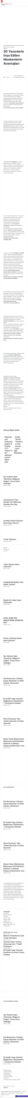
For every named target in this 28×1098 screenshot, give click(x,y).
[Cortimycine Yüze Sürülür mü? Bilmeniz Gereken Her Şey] (14, 498)
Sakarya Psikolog (8, 1071)
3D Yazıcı (5, 408)
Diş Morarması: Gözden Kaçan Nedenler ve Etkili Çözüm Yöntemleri (13, 680)
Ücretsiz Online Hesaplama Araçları (12, 1079)
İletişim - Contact (5, 1094)
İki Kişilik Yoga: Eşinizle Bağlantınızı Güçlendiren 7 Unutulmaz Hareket (13, 701)
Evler (9, 408)
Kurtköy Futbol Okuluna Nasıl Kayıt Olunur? (13, 522)
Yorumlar (5, 550)
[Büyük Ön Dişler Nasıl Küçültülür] (11, 598)
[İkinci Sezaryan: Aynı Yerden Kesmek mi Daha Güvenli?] (11, 717)
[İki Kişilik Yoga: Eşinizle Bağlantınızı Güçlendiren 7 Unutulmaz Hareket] (11, 696)
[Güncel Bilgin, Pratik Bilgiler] (6, 4)
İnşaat (12, 408)
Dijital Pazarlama (7, 1074)
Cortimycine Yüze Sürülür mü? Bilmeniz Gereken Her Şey (12, 502)
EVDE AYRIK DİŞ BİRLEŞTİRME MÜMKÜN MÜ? (13, 620)
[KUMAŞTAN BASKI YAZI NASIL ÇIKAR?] (11, 580)
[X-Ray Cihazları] (14, 537)
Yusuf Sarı (6, 1078)
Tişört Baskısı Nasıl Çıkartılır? (11, 565)
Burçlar (5, 913)
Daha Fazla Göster (7, 409)
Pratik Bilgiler (6, 922)
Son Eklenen (6, 549)
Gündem (5, 918)
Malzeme (16, 408)
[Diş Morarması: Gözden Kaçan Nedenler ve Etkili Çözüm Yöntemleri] (11, 676)
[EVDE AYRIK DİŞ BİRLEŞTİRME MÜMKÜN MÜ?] (11, 616)
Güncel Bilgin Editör (18, 75)
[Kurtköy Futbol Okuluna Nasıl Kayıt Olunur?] (14, 518)
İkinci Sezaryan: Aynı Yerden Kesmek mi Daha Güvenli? (13, 721)
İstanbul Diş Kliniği (8, 1076)
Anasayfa (5, 45)
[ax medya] (14, 9)
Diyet (4, 916)
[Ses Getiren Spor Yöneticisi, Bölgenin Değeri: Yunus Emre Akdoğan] (14, 474)
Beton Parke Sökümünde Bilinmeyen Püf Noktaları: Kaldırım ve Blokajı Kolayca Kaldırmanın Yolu (13, 742)
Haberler (10, 45)
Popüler (5, 547)
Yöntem (20, 408)
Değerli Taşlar (6, 914)
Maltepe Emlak (7, 1070)
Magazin (5, 921)
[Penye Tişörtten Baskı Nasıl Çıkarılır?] (11, 636)
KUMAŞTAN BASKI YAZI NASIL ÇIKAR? (13, 583)
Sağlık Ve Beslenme (7, 924)
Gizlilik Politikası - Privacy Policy (15, 1093)
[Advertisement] (14, 27)
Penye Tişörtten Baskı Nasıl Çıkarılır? (12, 639)
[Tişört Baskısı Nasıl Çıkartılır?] (11, 562)
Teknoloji (5, 925)
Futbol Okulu (7, 1073)
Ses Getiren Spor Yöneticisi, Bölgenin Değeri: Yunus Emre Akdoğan (11, 480)
